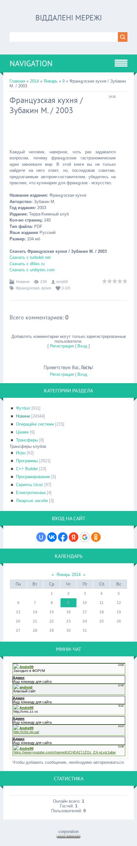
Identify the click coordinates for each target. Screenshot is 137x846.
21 (35, 621)
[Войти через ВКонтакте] (52, 537)
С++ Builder (27, 468)
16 (68, 612)
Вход (82, 346)
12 (119, 603)
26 (119, 621)
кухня (46, 288)
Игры (20, 452)
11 (101, 603)
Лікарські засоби (32, 500)
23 (68, 621)
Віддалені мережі (68, 18)
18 (101, 612)
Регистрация (62, 346)
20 (18, 621)
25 (101, 621)
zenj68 (62, 282)
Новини (23, 282)
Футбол (23, 408)
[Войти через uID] (41, 537)
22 (51, 621)
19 (119, 612)
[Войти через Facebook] (63, 537)
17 (85, 612)
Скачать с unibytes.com (32, 269)
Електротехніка (31, 492)
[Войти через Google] (85, 537)
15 (51, 612)
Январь (51, 81)
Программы (27, 460)
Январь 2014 (68, 574)
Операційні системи (35, 424)
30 (68, 630)
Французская (28, 288)
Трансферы (27, 440)
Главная (17, 81)
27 (18, 630)
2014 (34, 81)
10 (85, 603)
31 (85, 630)
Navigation (31, 63)
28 (35, 630)
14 (35, 612)
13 (18, 612)
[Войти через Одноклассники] (96, 537)
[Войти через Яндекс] (73, 537)
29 (51, 630)
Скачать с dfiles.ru (27, 263)
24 (85, 621)
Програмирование (33, 476)
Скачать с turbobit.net (30, 257)
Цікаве (22, 432)
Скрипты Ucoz (29, 484)
